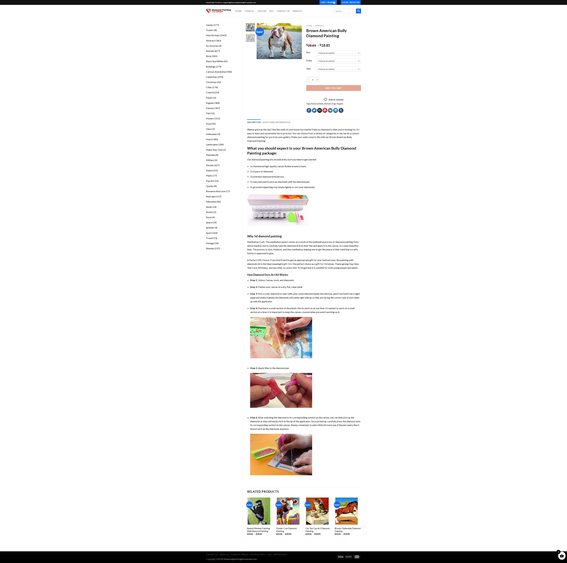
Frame (309, 61)
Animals (319, 26)
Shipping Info (280, 554)
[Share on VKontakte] (330, 110)
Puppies (340, 103)
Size (308, 53)
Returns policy (258, 554)
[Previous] (261, 41)
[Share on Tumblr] (341, 110)
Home (238, 11)
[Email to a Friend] (319, 110)
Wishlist (297, 11)
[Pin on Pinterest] (324, 110)
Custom (261, 11)
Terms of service (240, 554)
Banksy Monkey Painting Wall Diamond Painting (258, 529)
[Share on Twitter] (314, 110)
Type (308, 69)
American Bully (317, 103)
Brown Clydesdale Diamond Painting (348, 529)
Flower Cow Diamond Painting (286, 529)
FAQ (271, 11)
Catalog (249, 11)
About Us (224, 554)
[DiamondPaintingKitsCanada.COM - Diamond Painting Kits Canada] (218, 11)
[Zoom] (260, 55)
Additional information (276, 122)
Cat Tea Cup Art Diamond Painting (318, 529)
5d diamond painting (268, 236)
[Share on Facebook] (309, 110)
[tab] (254, 122)
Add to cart (333, 88)
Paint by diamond (321, 129)
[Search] (358, 11)
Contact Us (283, 11)
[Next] (297, 41)
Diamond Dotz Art (264, 274)
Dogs (334, 103)
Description (254, 122)
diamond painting (260, 159)
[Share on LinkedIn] (335, 110)
